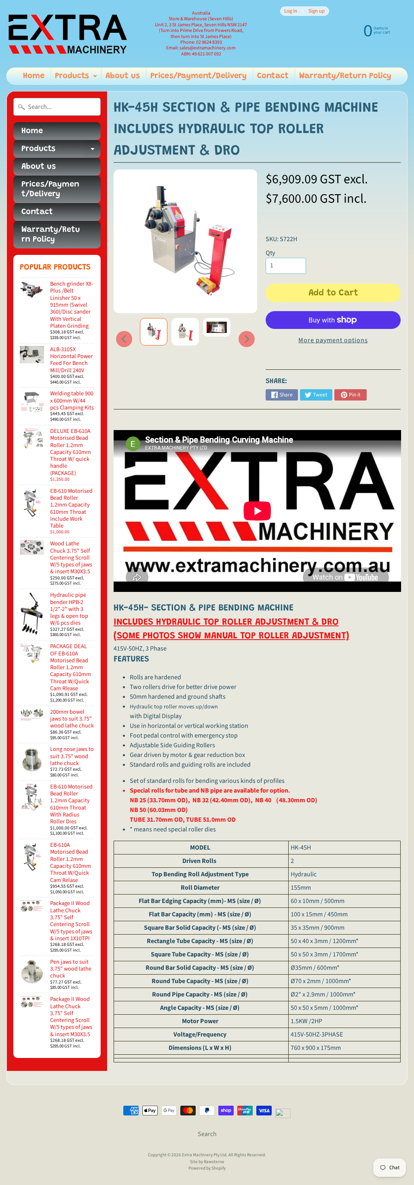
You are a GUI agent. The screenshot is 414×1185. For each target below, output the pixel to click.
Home (33, 76)
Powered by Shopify (207, 1168)
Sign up (316, 11)
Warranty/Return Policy (345, 76)
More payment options (333, 340)
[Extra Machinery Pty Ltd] (67, 34)
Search (207, 1134)
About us (123, 76)
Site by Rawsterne (207, 1162)
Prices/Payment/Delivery (198, 76)
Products (77, 78)
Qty (270, 252)
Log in (290, 11)
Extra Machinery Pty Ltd (204, 1155)
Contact (273, 76)
